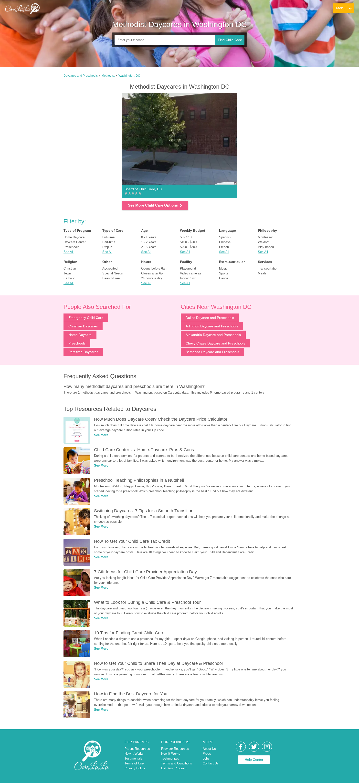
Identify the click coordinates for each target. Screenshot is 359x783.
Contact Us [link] (211, 763)
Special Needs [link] (112, 273)
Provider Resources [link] (175, 749)
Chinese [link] (225, 242)
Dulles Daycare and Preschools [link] (210, 318)
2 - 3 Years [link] (149, 247)
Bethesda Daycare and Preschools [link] (212, 352)
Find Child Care (230, 40)
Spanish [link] (225, 237)
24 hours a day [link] (151, 278)
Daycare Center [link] (74, 242)
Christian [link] (69, 268)
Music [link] (223, 268)
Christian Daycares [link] (83, 326)
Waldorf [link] (263, 242)
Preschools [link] (71, 247)
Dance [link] (223, 278)
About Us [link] (209, 749)
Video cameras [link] (190, 273)
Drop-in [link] (107, 247)
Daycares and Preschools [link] (80, 75)
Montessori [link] (266, 237)
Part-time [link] (108, 242)
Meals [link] (262, 273)
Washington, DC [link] (129, 75)
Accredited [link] (109, 268)
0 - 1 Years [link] (149, 237)
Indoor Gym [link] (188, 278)
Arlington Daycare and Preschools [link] (212, 326)
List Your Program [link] (174, 768)
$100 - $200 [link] (188, 242)
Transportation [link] (268, 268)
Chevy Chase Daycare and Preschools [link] (215, 343)
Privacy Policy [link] (135, 768)
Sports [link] (223, 273)
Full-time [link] (108, 237)
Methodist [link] (108, 75)
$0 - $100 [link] (186, 237)
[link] (22, 8)
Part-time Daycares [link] (83, 352)
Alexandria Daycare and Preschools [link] (213, 335)
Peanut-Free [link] (111, 278)
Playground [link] (188, 268)
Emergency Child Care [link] (85, 318)
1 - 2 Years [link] (149, 242)
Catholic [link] (69, 278)
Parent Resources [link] (137, 749)
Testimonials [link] (133, 758)
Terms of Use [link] (134, 763)
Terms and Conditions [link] (176, 763)
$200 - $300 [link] (188, 247)
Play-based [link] (266, 247)
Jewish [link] (68, 273)
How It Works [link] (134, 753)
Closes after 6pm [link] (153, 273)
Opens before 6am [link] (154, 268)
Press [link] (207, 753)
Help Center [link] (254, 760)
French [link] (224, 247)
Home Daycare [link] (73, 237)
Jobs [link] (206, 758)
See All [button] (68, 252)
